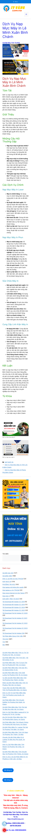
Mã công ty (7, 780)
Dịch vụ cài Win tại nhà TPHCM (12, 579)
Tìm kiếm (5, 554)
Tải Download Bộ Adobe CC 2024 (13, 607)
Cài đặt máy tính (7, 573)
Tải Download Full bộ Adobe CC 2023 (15, 628)
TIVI (3, 642)
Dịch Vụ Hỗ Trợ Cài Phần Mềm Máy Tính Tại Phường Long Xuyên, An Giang (14, 695)
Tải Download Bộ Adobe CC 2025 (13, 610)
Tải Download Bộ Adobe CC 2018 (13, 602)
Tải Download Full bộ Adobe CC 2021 (14, 618)
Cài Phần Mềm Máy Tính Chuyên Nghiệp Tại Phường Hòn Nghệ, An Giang (13, 702)
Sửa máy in (6, 596)
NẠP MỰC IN (9, 462)
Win (3, 645)
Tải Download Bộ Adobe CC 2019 (13, 604)
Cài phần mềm (7, 576)
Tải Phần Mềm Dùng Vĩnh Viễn (12, 636)
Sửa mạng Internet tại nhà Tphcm (13, 593)
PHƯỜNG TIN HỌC (8, 584)
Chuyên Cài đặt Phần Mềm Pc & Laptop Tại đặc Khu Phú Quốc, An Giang (13, 740)
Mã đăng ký (8, 770)
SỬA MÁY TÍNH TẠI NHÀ (10, 599)
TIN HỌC (5, 639)
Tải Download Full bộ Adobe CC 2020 (15, 613)
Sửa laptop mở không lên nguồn (13, 587)
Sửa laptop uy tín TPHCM (10, 590)
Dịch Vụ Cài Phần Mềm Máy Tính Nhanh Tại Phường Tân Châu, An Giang (13, 747)
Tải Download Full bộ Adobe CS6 (13, 633)
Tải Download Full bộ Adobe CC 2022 (14, 623)
